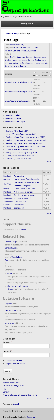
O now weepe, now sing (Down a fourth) (30, 140)
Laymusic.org (10, 242)
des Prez (7, 184)
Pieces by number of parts (15, 121)
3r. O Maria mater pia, (23, 198)
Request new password (15, 363)
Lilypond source (19, 51)
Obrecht (9, 159)
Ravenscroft (10, 146)
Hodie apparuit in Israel (22, 149)
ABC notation (10, 310)
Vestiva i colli (19, 205)
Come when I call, (16, 45)
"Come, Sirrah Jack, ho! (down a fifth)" (29, 137)
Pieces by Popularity (13, 115)
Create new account (14, 360)
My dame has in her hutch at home (31, 146)
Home (6, 33)
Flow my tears (19, 176)
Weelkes (9, 137)
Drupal (16, 404)
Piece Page (15, 33)
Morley (8, 152)
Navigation (27, 23)
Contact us (7, 392)
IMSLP (9, 273)
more (49, 162)
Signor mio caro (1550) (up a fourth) (28, 143)
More (49, 213)
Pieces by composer (13, 118)
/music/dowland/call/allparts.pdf (18, 82)
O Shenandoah (20, 201)
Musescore (9, 323)
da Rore (9, 143)
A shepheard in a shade (23, 192)
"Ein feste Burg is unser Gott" (24, 134)
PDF (6, 51)
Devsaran (31, 417)
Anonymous (8, 198)
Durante (6, 179)
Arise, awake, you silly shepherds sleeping (20, 395)
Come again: (19, 208)
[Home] (27, 14)
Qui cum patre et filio (22, 159)
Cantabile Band (11, 248)
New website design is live (13, 386)
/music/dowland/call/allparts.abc (18, 92)
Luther (8, 134)
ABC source (31, 51)
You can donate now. (11, 383)
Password (7, 351)
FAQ (4, 389)
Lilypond (8, 304)
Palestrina (7, 205)
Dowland (9, 131)
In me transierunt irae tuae (23, 155)
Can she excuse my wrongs (25, 195)
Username (7, 342)
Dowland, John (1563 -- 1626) (26, 48)
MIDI (10, 51)
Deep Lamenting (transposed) (25, 152)
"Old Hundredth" (21, 131)
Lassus (8, 149)
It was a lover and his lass (24, 189)
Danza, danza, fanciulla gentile (26, 179)
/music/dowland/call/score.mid (18, 101)
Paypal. (24, 229)
